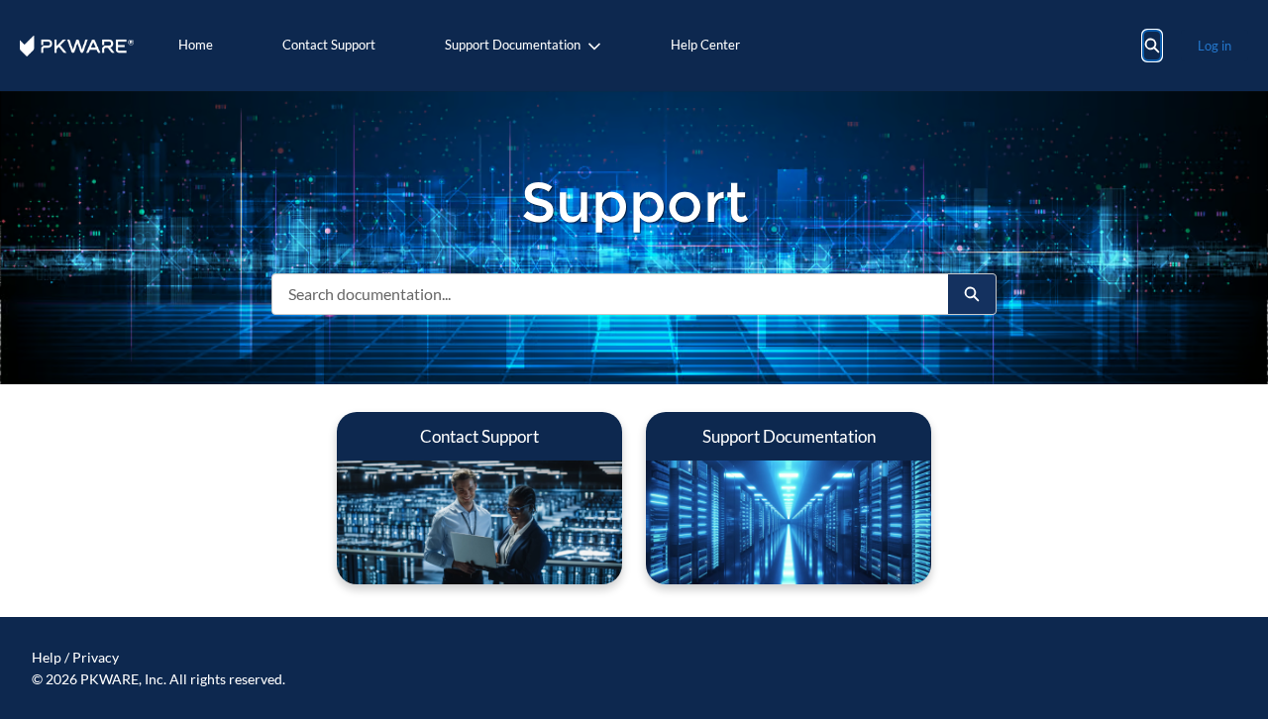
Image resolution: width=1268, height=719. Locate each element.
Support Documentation (513, 44)
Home (195, 44)
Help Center (705, 44)
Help (46, 657)
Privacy (95, 657)
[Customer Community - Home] (77, 46)
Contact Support (328, 44)
